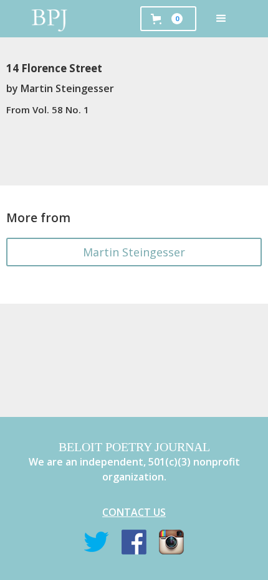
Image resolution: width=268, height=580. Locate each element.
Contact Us (134, 512)
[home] (50, 18)
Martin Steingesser (134, 252)
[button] (221, 18)
